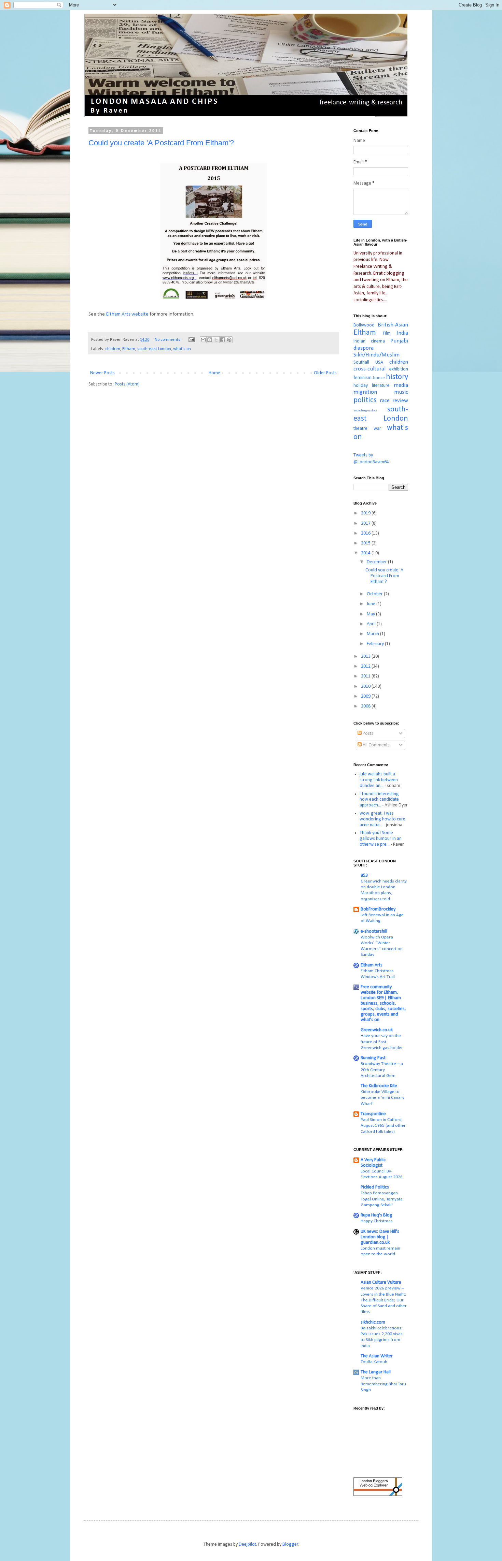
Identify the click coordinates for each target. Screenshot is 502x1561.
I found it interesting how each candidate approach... (379, 799)
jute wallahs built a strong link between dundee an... (379, 780)
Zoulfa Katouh (374, 1362)
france (379, 378)
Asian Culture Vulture (381, 1282)
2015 (366, 543)
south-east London (154, 349)
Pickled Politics (375, 1187)
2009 (366, 696)
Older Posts (325, 373)
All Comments (376, 745)
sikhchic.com (373, 1322)
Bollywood (364, 325)
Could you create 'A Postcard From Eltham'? (161, 142)
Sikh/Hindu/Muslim (376, 355)
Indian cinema (369, 341)
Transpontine (373, 1114)
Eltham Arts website (127, 314)
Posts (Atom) (127, 384)
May (371, 614)
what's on (182, 349)
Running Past (373, 1058)
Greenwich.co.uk (377, 1030)
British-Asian (393, 325)
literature (381, 385)
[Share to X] (216, 339)
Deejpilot (247, 1544)
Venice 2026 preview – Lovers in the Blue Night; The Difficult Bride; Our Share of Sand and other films (384, 1300)
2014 (366, 553)
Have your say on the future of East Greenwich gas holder (382, 1042)
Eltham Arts (371, 965)
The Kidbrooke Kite (379, 1086)
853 (364, 875)
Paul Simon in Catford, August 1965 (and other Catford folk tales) (383, 1126)
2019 (366, 513)
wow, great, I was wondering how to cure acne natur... (382, 819)
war (377, 428)
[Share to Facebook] (222, 339)
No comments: (168, 340)
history (397, 377)
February (376, 643)
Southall (361, 362)
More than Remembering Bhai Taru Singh (383, 1384)
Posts (367, 733)
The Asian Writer (377, 1356)
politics (365, 400)
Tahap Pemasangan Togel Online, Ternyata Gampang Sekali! (382, 1199)
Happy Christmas (377, 1221)
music (401, 392)
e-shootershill (374, 931)
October (375, 594)
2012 (366, 666)
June (371, 604)
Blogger (290, 1544)
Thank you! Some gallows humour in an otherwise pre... (381, 838)
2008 (366, 706)
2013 (366, 656)
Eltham (128, 349)
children (112, 349)
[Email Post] (191, 340)
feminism (362, 377)
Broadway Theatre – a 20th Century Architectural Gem (382, 1070)
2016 (366, 533)
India (402, 333)
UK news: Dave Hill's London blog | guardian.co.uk (380, 1237)
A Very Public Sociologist (373, 1162)
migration (365, 392)
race (385, 401)
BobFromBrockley (378, 909)
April (372, 624)
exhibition (398, 369)
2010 (366, 686)
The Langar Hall (376, 1372)
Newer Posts (102, 373)
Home (214, 373)
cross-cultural (369, 369)
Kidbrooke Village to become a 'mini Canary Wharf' (382, 1098)
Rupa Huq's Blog (376, 1215)
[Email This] (203, 339)
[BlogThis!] (209, 339)
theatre (360, 428)
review (400, 401)
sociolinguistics (365, 410)
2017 (366, 523)
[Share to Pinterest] (229, 339)
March (373, 634)
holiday (360, 385)
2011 (366, 676)
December (377, 562)
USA (379, 362)
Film (387, 333)
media (401, 385)
